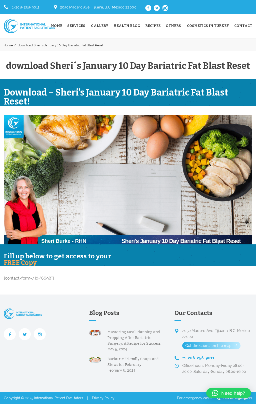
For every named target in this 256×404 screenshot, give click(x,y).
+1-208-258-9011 (25, 7)
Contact (243, 26)
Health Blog (127, 26)
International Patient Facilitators (58, 398)
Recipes (153, 26)
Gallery (99, 26)
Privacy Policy (103, 398)
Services (76, 26)
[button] (228, 393)
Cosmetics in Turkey (208, 26)
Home (56, 26)
